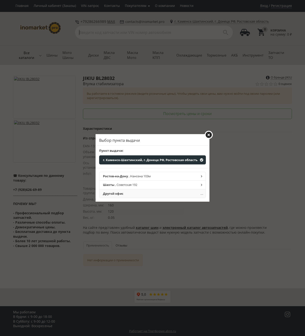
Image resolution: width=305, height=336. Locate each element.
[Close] (209, 135)
